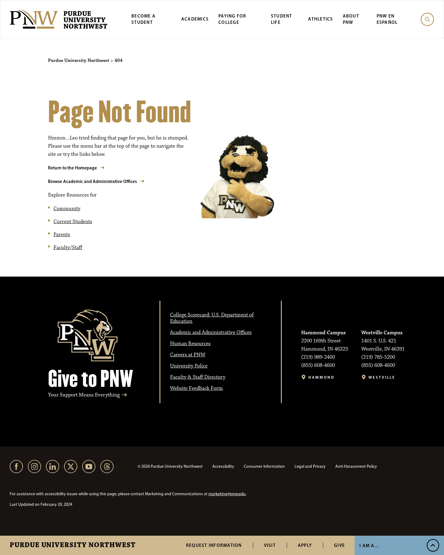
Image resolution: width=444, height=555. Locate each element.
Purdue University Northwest (73, 545)
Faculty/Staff (67, 247)
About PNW (351, 19)
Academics (195, 19)
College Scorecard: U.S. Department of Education (212, 318)
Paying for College (232, 19)
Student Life (281, 19)
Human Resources (190, 343)
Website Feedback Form (196, 388)
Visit (270, 545)
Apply (305, 545)
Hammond (321, 377)
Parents (61, 234)
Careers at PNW (187, 354)
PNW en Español (387, 19)
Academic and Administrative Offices (211, 332)
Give (339, 545)
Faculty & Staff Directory (197, 377)
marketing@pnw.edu (227, 493)
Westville (381, 377)
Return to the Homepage (72, 168)
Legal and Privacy (310, 466)
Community (66, 208)
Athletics (320, 19)
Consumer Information (264, 466)
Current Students (72, 221)
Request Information (214, 545)
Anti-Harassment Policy (356, 466)
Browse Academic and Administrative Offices (92, 181)
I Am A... (369, 545)
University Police (189, 366)
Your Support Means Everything (84, 395)
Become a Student (143, 19)
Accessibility (223, 466)
